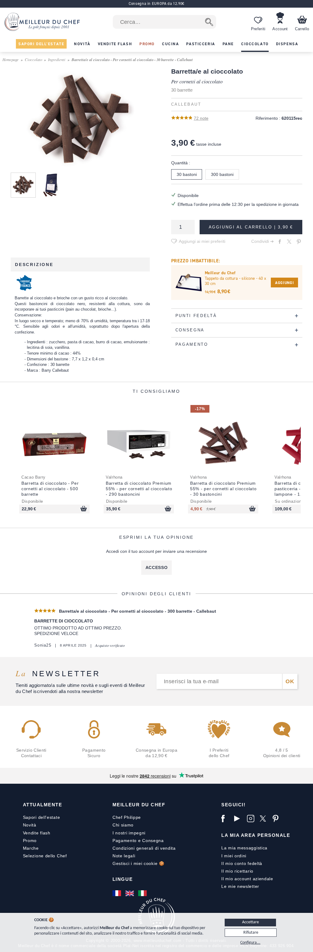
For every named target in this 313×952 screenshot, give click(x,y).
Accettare (250, 922)
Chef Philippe (126, 817)
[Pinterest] (277, 818)
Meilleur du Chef (138, 804)
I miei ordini (233, 855)
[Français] (117, 893)
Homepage (10, 59)
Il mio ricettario (237, 871)
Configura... (250, 942)
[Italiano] (143, 893)
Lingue (122, 879)
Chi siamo (123, 825)
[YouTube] (239, 818)
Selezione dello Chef (45, 855)
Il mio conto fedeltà (241, 863)
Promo (30, 840)
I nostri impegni (128, 832)
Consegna (153, 840)
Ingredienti (56, 59)
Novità (29, 825)
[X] (265, 818)
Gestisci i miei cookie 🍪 (138, 863)
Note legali (123, 855)
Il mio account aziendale (247, 878)
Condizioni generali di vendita (144, 848)
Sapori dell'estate (41, 817)
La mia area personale (255, 835)
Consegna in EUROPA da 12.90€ (156, 3)
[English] (130, 893)
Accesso (156, 567)
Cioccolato (33, 59)
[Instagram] (252, 818)
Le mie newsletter (240, 886)
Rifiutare (250, 932)
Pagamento (124, 840)
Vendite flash (36, 832)
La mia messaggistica (244, 847)
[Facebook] (226, 818)
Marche (31, 848)
